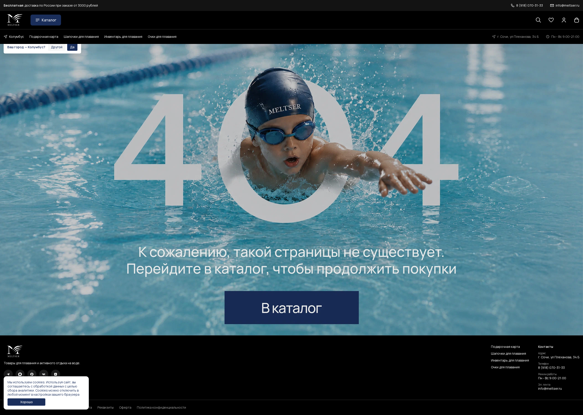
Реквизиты (105, 407)
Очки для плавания (162, 36)
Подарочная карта (43, 36)
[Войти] (564, 20)
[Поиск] (538, 20)
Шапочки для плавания (81, 36)
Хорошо (26, 402)
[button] (551, 20)
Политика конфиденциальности (161, 407)
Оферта (125, 407)
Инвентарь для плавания (123, 36)
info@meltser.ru (550, 389)
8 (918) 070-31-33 (551, 368)
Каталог (49, 20)
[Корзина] (576, 20)
